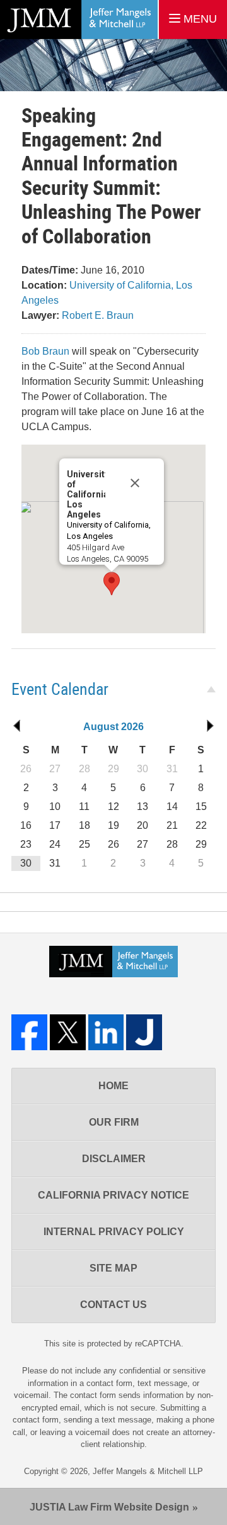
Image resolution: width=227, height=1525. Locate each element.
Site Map (113, 1268)
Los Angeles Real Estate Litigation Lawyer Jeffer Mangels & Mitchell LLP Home (79, 19)
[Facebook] (29, 1032)
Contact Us (113, 1304)
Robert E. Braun (98, 315)
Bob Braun (45, 351)
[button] (111, 584)
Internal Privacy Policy (114, 1231)
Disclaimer (114, 1158)
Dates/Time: (49, 270)
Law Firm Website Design (109, 1507)
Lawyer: (40, 315)
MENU (198, 19)
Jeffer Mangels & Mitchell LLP (148, 1471)
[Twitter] (68, 1032)
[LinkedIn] (106, 1032)
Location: (44, 285)
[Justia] (144, 1032)
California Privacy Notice (113, 1195)
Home (113, 1085)
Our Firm (114, 1122)
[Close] (134, 473)
